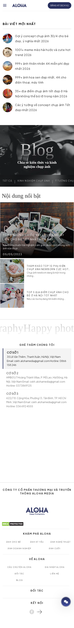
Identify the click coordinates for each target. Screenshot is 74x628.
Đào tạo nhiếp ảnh (56, 602)
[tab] (37, 358)
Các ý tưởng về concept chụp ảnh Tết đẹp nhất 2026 (42, 107)
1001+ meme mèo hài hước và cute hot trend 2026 (43, 52)
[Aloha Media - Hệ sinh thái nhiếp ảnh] (19, 5)
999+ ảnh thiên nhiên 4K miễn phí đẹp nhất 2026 (42, 66)
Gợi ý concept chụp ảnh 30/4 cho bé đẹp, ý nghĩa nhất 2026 (41, 38)
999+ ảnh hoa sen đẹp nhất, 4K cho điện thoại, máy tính (40, 79)
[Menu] (5, 5)
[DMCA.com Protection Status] (13, 523)
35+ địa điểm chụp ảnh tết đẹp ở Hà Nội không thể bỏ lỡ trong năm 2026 (41, 93)
